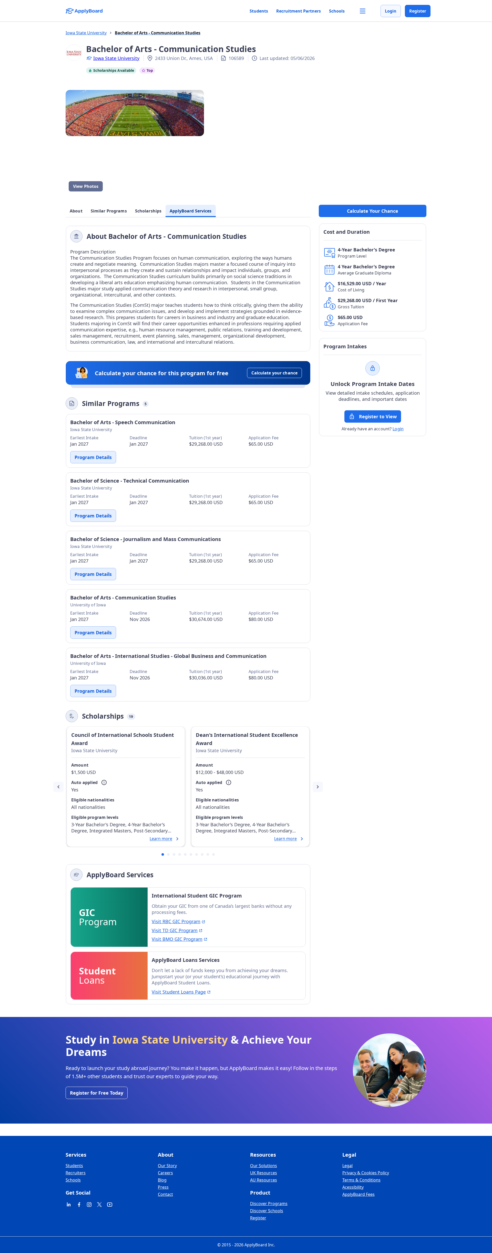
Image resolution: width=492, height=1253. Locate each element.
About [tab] (76, 211)
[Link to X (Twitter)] (99, 1204)
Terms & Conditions (361, 1180)
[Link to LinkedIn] (69, 1204)
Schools (337, 11)
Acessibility (353, 1187)
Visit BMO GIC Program (177, 939)
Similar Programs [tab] (109, 211)
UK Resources (263, 1173)
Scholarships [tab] (148, 211)
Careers (165, 1173)
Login (390, 11)
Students (259, 11)
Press (163, 1187)
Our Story (167, 1165)
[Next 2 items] (318, 787)
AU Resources (263, 1180)
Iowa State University (116, 58)
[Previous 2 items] (58, 787)
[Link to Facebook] (79, 1204)
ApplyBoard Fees (358, 1194)
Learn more (161, 839)
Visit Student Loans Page (179, 992)
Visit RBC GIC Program (176, 921)
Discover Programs (269, 1203)
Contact (165, 1194)
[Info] (104, 782)
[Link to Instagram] (89, 1204)
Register (417, 11)
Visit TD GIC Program (175, 930)
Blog (162, 1180)
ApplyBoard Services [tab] (190, 211)
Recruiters (76, 1173)
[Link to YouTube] (110, 1204)
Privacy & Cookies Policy (365, 1173)
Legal (347, 1165)
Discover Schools (266, 1211)
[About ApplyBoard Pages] (362, 11)
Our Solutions (263, 1165)
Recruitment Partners (298, 11)
